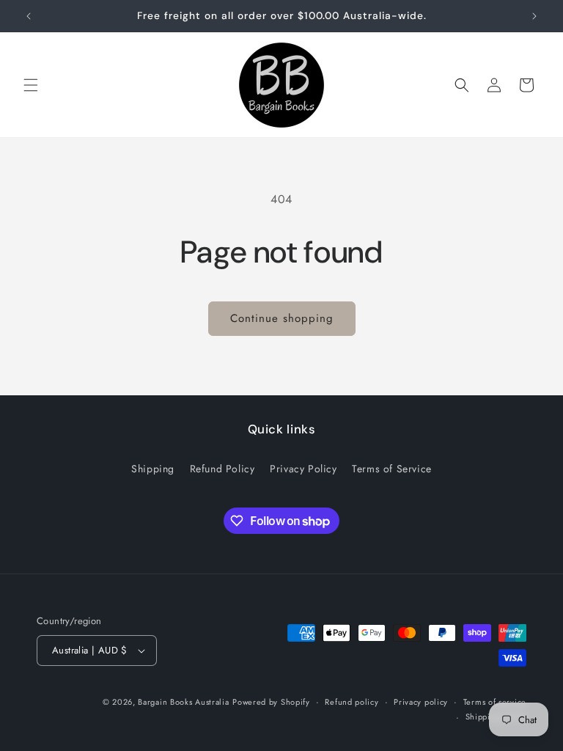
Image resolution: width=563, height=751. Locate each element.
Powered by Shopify (271, 702)
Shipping (152, 468)
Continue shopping (282, 318)
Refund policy (351, 702)
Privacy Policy (303, 468)
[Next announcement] (534, 16)
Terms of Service (392, 468)
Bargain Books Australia (183, 702)
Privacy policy (421, 702)
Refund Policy (222, 468)
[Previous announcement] (28, 16)
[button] (31, 85)
